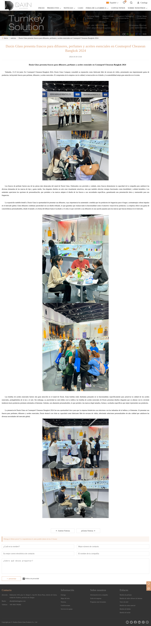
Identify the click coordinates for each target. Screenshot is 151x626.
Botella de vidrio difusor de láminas (131, 598)
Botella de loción (125, 612)
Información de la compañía (99, 595)
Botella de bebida (125, 609)
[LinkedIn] (139, 622)
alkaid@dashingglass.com (18, 601)
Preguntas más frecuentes (98, 602)
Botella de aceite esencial (127, 605)
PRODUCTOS (53, 8)
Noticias (63, 602)
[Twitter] (131, 622)
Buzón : (4, 601)
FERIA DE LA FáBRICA (96, 8)
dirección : (5, 595)
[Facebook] (135, 622)
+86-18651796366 (15, 604)
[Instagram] (147, 622)
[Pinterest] (143, 622)
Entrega (63, 595)
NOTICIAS (68, 8)
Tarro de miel (124, 602)
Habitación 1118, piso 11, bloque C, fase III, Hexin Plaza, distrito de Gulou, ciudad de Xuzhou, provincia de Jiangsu (33, 596)
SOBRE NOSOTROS (136, 8)
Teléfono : (5, 604)
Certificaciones (65, 605)
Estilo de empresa (95, 598)
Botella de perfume (126, 595)
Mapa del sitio (65, 598)
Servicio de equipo (67, 609)
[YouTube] (127, 622)
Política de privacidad (32, 578)
